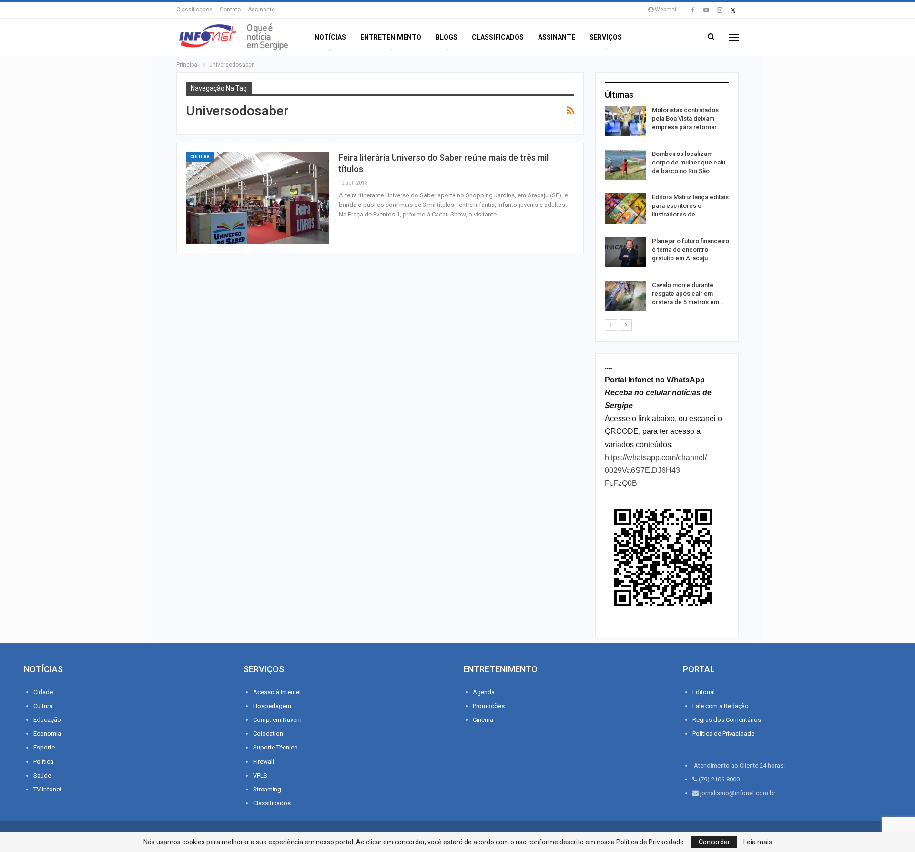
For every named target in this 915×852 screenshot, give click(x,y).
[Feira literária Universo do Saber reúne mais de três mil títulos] (257, 198)
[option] (667, 210)
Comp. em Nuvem (277, 719)
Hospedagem (272, 705)
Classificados (194, 9)
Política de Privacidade (723, 733)
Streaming (267, 789)
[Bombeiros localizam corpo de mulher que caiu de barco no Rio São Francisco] (625, 165)
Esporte (44, 747)
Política (43, 761)
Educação (47, 719)
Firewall (263, 761)
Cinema (483, 719)
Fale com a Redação (720, 705)
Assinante (261, 9)
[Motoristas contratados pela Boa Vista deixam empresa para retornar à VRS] (625, 121)
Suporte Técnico (275, 747)
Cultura (200, 156)
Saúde (42, 775)
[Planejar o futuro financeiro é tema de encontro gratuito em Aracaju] (625, 252)
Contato (230, 9)
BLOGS (447, 37)
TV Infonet (47, 789)
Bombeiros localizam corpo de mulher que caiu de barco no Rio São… (688, 162)
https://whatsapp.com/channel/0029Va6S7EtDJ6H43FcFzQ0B (656, 470)
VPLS (260, 775)
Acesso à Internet (277, 692)
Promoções (489, 705)
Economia (47, 733)
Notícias (330, 37)
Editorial (703, 692)
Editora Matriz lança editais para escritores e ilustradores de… (690, 206)
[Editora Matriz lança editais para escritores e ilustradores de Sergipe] (625, 208)
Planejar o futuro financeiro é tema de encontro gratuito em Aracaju (690, 249)
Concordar (714, 842)
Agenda (484, 692)
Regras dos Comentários (726, 719)
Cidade (43, 692)
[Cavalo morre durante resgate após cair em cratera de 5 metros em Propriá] (625, 296)
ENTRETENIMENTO (390, 37)
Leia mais (757, 842)
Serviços (606, 37)
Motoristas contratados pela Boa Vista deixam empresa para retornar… (686, 118)
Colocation (268, 733)
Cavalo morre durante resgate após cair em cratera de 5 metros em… (687, 293)
